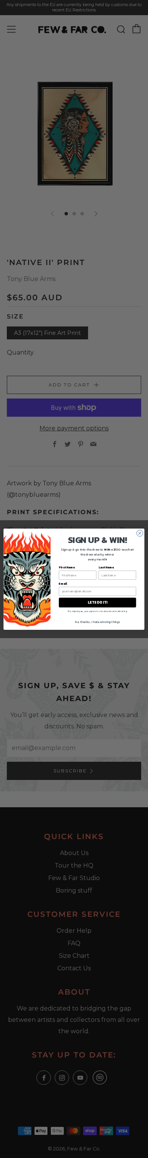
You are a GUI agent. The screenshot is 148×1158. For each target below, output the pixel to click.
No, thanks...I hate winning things (97, 622)
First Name (67, 567)
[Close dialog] (140, 533)
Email (63, 583)
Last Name (106, 567)
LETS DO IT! (97, 602)
